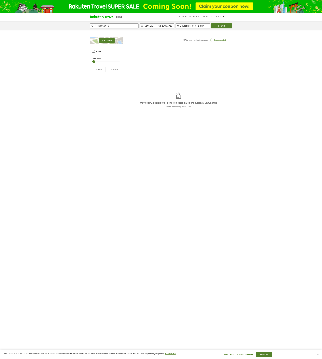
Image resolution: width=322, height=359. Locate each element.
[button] (102, 17)
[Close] (318, 354)
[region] (161, 354)
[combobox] (114, 25)
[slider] (93, 61)
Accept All (264, 354)
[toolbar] (157, 25)
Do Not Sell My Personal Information (238, 354)
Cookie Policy (170, 354)
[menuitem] (189, 16)
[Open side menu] (230, 17)
